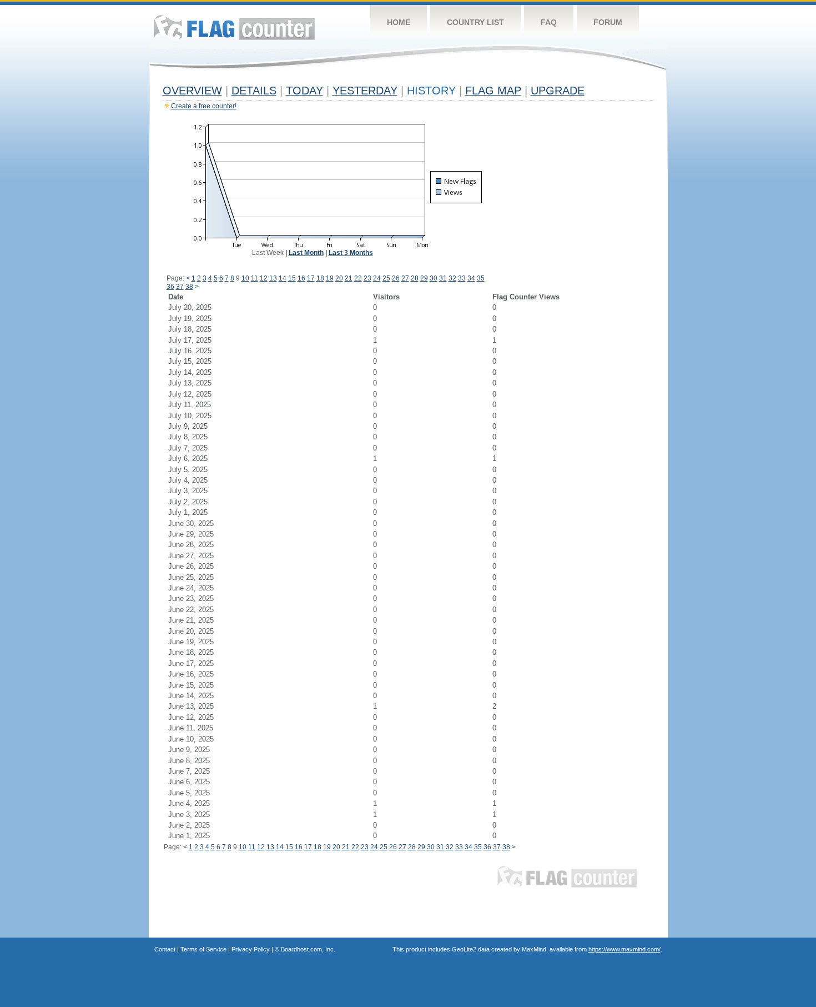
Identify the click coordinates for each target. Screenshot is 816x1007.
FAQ (549, 22)
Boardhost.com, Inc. (308, 949)
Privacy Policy (250, 949)
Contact (164, 949)
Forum (607, 22)
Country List (475, 22)
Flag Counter (234, 27)
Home (398, 22)
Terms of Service (203, 949)
